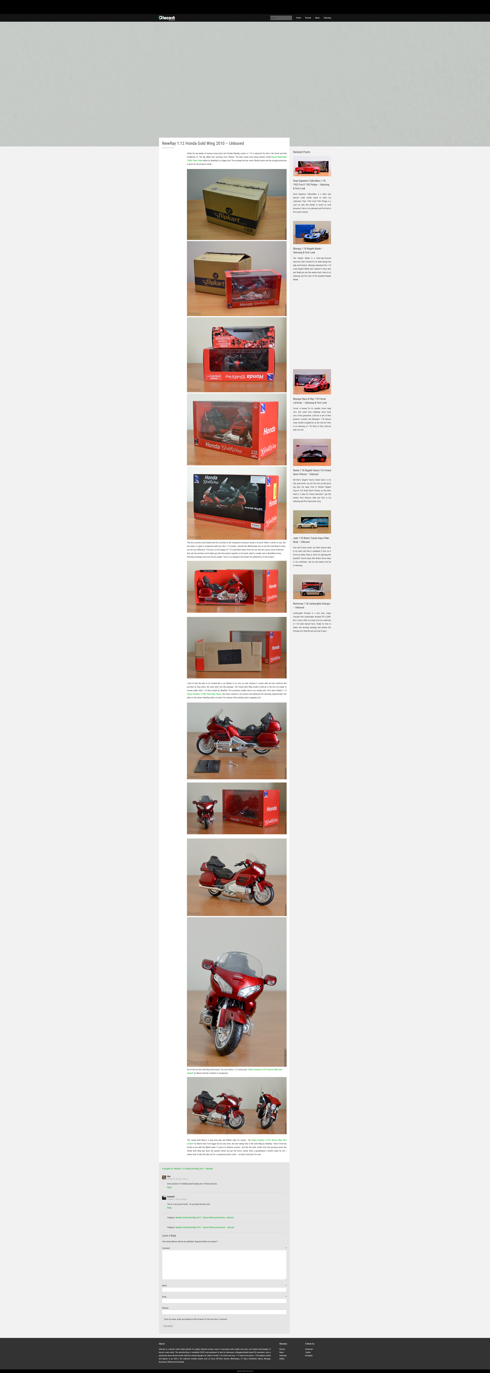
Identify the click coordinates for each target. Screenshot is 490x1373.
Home (298, 18)
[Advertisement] (173, 192)
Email (224, 1297)
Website (165, 1308)
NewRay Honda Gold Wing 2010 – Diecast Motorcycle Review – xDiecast (204, 1227)
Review (308, 18)
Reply (169, 1187)
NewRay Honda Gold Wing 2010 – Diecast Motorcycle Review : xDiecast (204, 1217)
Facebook (309, 1349)
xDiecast (166, 18)
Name (224, 1285)
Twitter (308, 1352)
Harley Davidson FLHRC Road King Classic (204, 694)
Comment (224, 1248)
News (317, 18)
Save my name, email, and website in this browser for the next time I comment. (195, 1319)
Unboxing (327, 18)
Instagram (309, 1355)
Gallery (281, 1359)
